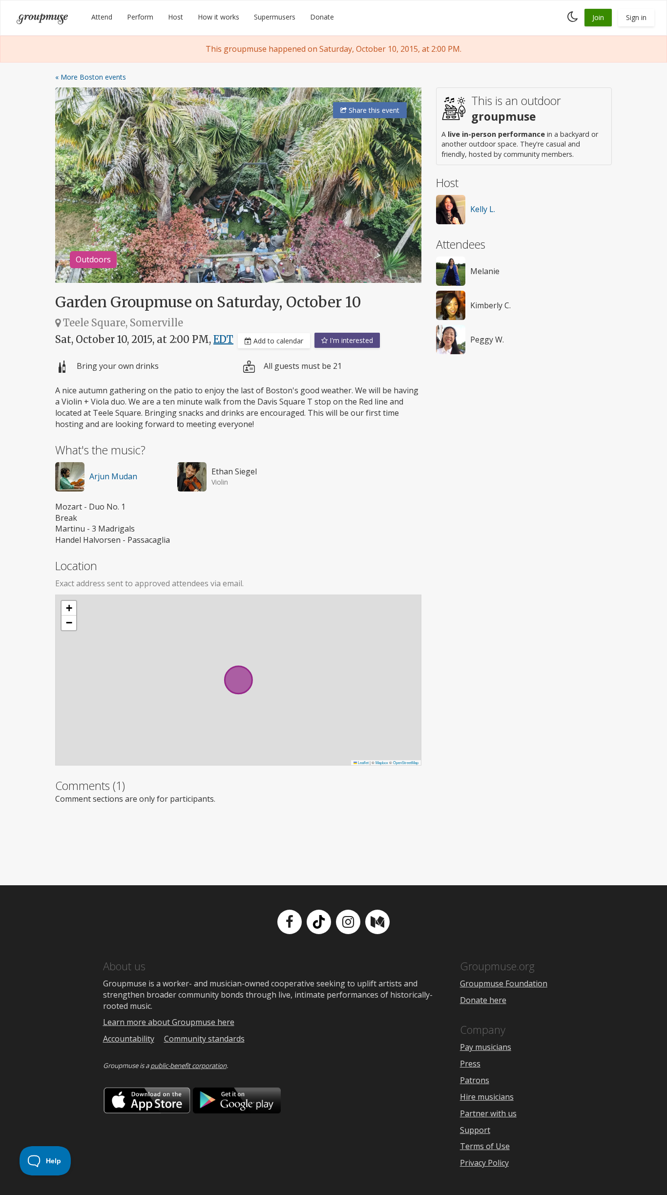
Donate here (483, 1000)
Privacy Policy (484, 1162)
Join (598, 17)
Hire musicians (487, 1096)
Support (475, 1130)
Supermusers (274, 16)
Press (470, 1063)
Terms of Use (485, 1146)
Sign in (636, 17)
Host (175, 16)
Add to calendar (277, 340)
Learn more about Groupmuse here (168, 1022)
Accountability (128, 1038)
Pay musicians (485, 1047)
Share (373, 110)
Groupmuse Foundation (503, 983)
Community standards (204, 1038)
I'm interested (350, 340)
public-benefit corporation (188, 1065)
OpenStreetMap (405, 762)
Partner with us (488, 1113)
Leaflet (363, 762)
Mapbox (381, 762)
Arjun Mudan (113, 476)
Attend (101, 16)
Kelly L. (482, 209)
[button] (69, 608)
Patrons (474, 1080)
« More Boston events (90, 77)
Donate (322, 16)
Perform (140, 16)
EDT (223, 339)
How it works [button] (218, 16)
